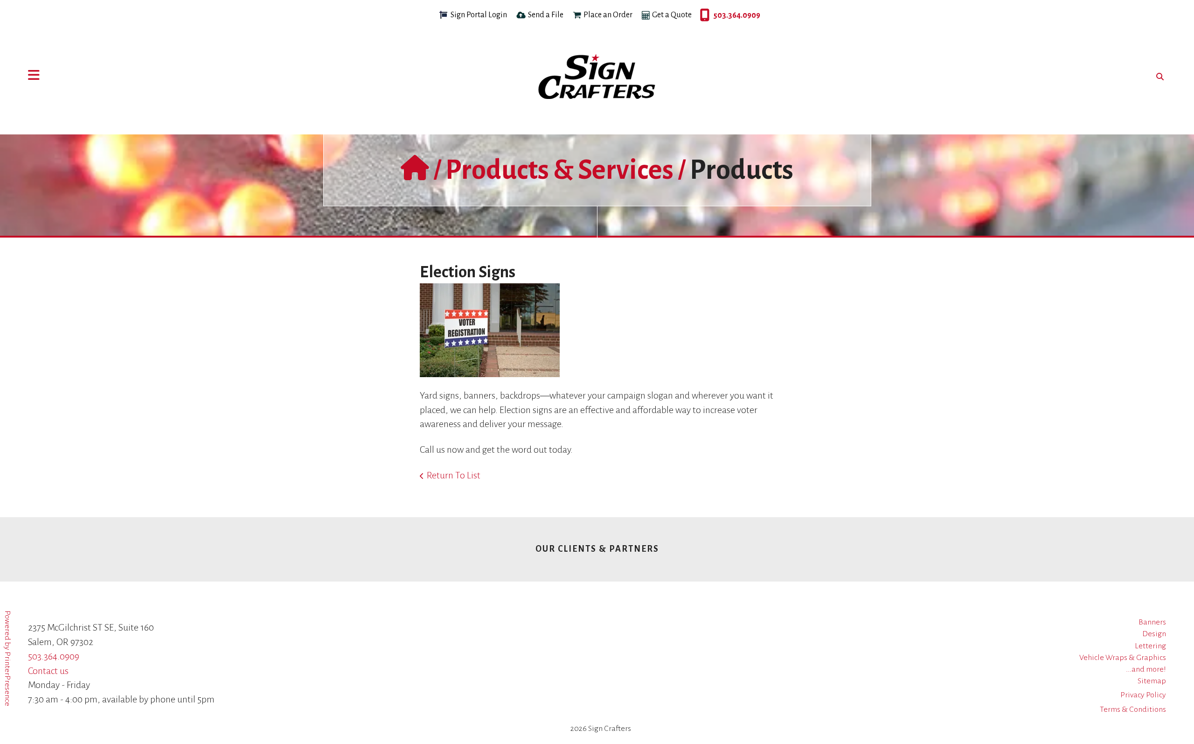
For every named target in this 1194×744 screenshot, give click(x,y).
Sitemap (1152, 681)
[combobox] (1158, 76)
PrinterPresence (7, 679)
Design (1154, 634)
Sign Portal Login (479, 15)
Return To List (453, 475)
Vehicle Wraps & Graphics (1122, 657)
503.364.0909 (702, 15)
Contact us (48, 671)
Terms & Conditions (1133, 709)
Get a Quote (672, 15)
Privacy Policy (1143, 695)
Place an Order (607, 15)
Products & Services (559, 169)
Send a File (545, 15)
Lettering (1150, 646)
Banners (1152, 622)
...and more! (1146, 669)
